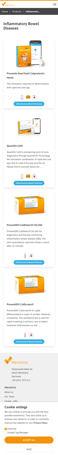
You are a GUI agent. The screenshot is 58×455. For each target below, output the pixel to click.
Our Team (9, 396)
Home (5, 11)
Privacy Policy (40, 423)
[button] (54, 4)
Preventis (10, 387)
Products (16, 11)
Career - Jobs (11, 401)
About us (9, 392)
